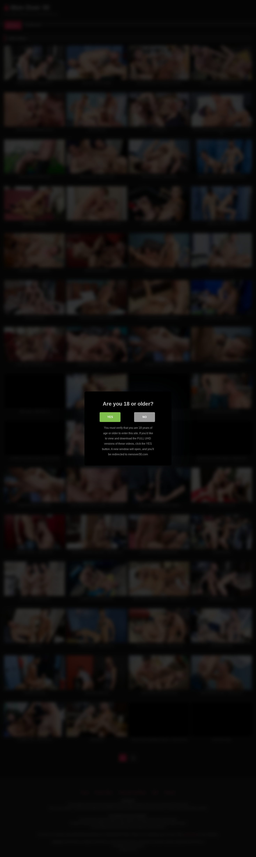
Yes (110, 417)
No (144, 417)
